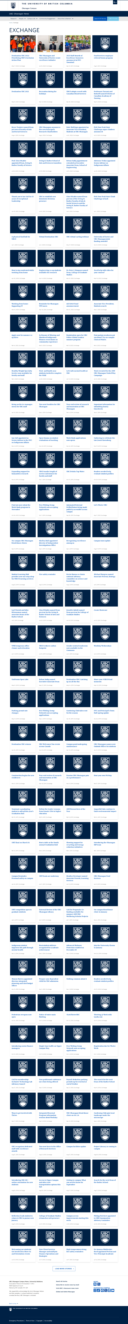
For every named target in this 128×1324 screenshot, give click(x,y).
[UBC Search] (115, 2)
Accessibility (48, 1320)
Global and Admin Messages (65, 1291)
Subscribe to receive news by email (67, 1285)
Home (10, 22)
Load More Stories (63, 1269)
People (21, 18)
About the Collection (64, 18)
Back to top (13, 1303)
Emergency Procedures (16, 1320)
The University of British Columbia (13, 5)
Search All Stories (100, 18)
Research (13, 18)
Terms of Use (30, 1320)
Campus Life (31, 18)
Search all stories (61, 1281)
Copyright (39, 1320)
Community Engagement (47, 18)
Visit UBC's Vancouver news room (67, 1288)
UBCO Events (113, 18)
